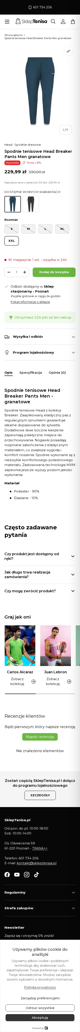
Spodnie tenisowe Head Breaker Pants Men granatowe (37, 38)
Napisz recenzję (40, 737)
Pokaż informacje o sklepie (30, 302)
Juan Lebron (55, 672)
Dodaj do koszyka (54, 272)
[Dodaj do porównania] (68, 51)
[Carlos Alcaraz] (20, 645)
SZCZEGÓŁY (40, 795)
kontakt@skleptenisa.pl (36, 863)
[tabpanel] (40, 441)
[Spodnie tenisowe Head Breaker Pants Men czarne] (31, 204)
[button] (73, 21)
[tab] (8, 372)
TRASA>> (40, 848)
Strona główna (13, 35)
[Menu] (7, 21)
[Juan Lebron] (55, 645)
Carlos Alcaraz (20, 672)
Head (8, 144)
